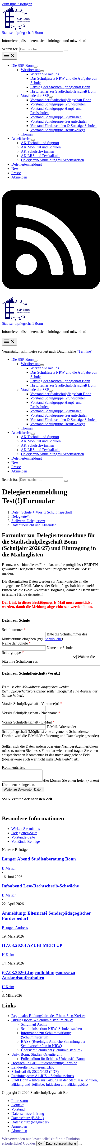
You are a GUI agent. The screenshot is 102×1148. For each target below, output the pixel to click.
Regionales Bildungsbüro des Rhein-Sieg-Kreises (48, 1016)
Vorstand (18, 1109)
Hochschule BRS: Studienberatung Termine (44, 1063)
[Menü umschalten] (35, 67)
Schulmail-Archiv (34, 1024)
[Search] (66, 50)
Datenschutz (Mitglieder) (30, 1122)
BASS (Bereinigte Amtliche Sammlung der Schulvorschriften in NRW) (53, 1043)
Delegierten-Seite (24, 833)
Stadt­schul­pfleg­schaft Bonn (22, 33)
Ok (40, 1143)
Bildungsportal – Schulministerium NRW (42, 1020)
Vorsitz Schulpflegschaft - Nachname (31, 713)
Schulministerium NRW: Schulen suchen (51, 1029)
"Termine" (85, 351)
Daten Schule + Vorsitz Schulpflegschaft (41, 512)
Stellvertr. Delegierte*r (28, 521)
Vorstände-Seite (23, 837)
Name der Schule (16, 643)
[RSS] (51, 295)
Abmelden (19, 1131)
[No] (80, 1144)
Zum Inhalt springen (17, 4)
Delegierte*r (20, 516)
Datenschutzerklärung (27, 1113)
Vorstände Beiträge (25, 841)
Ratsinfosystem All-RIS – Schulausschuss (42, 1076)
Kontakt (17, 1105)
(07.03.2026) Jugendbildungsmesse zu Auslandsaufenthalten (38, 975)
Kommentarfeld (13, 767)
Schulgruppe (13, 652)
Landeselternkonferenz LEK (32, 1067)
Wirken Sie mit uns (25, 829)
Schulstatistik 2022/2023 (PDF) (35, 1071)
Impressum (19, 1101)
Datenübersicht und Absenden (33, 525)
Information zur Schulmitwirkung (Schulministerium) (46, 1035)
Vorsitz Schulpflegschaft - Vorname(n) (32, 704)
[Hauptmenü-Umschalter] (9, 56)
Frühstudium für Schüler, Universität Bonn (53, 1059)
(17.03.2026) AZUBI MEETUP (32, 945)
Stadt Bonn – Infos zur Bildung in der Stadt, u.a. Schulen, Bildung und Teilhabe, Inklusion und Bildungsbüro (54, 1082)
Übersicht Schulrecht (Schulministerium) (51, 1050)
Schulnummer (14, 630)
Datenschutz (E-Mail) (27, 1118)
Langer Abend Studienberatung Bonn (39, 858)
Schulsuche (53, 639)
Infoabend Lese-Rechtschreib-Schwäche (40, 885)
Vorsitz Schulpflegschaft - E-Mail (28, 722)
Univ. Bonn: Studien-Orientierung (36, 1054)
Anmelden (19, 1126)
